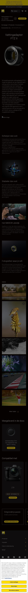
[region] (14, 576)
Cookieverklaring (8, 578)
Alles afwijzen (14, 586)
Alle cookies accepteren (14, 590)
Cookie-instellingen (14, 582)
